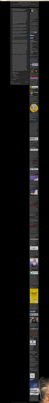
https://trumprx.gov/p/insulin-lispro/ (34, 75)
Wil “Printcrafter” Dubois (35, 336)
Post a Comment (14, 79)
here (23, 53)
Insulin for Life (32, 366)
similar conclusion (17, 22)
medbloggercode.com (32, 351)
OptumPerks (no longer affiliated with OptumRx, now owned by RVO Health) (34, 52)
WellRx (31, 47)
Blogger (37, 400)
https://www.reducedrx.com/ (33, 213)
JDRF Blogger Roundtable (33, 364)
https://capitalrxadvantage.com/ (33, 62)
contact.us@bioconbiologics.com (34, 183)
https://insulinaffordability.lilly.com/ (34, 165)
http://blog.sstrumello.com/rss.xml (34, 24)
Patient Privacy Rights (33, 365)
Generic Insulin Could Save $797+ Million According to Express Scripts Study (19, 10)
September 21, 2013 (16, 78)
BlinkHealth (32, 46)
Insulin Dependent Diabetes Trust (34, 363)
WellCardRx (32, 53)
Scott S (35, 9)
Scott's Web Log (24, 2)
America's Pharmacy (33, 48)
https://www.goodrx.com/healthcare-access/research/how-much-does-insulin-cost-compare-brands (34, 308)
